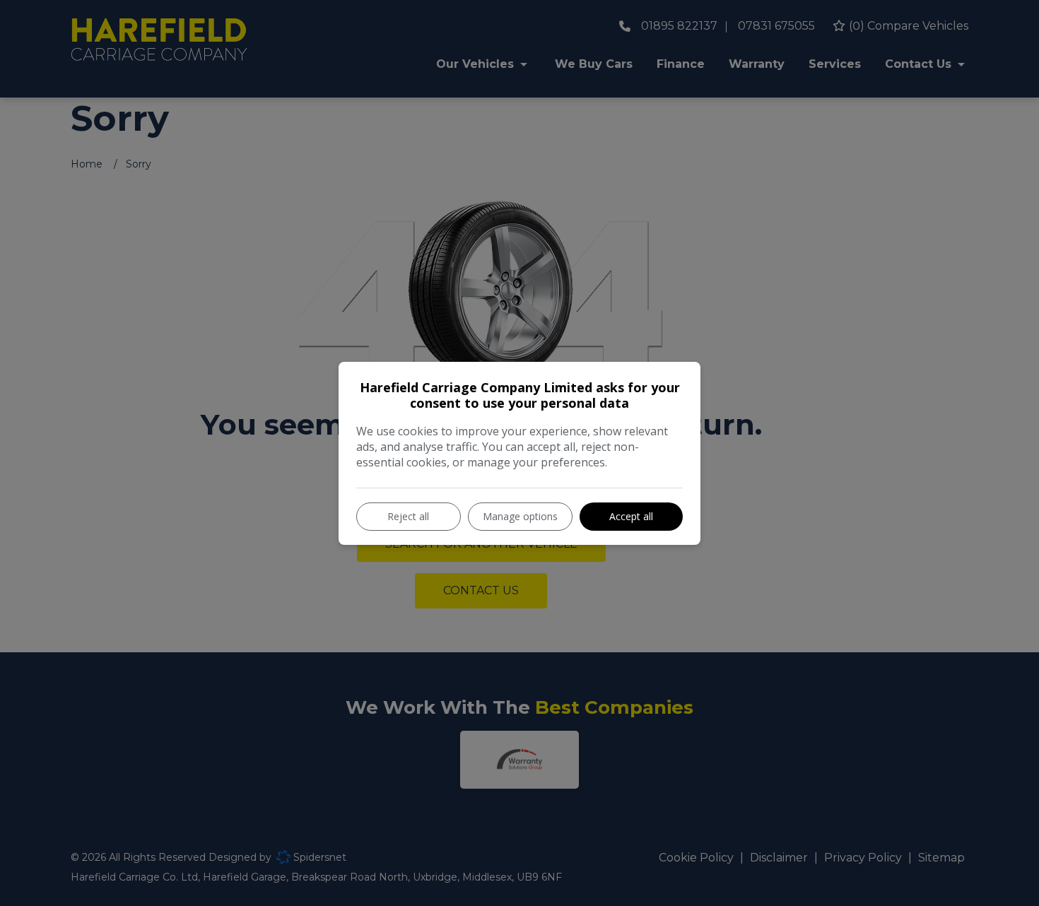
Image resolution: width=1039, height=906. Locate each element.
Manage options (520, 516)
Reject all (408, 516)
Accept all (631, 516)
